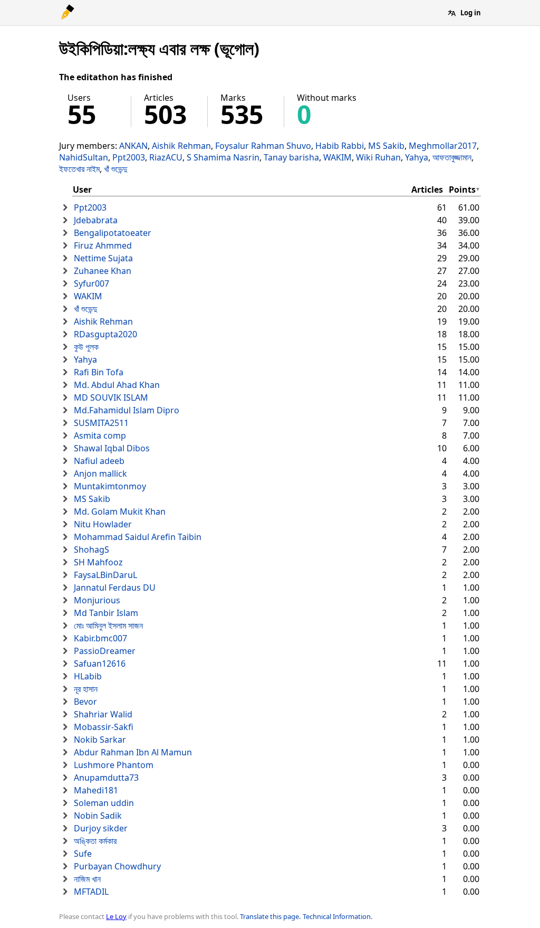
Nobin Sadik (98, 815)
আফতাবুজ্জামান (451, 157)
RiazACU (165, 157)
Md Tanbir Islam (106, 613)
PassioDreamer (105, 651)
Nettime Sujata (103, 258)
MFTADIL (91, 891)
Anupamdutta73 (106, 777)
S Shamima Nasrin (223, 157)
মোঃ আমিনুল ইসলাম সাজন (108, 625)
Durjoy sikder (101, 828)
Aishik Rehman (181, 145)
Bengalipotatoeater (112, 233)
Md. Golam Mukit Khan (120, 511)
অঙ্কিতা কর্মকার (95, 841)
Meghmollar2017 (443, 145)
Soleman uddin (104, 803)
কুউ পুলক (86, 347)
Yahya (416, 157)
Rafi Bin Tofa (98, 372)
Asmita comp (100, 435)
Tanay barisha (291, 157)
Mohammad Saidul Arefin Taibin (137, 537)
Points (462, 189)
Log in (470, 12)
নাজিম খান (87, 879)
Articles (427, 189)
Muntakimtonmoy (110, 486)
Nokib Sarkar (100, 739)
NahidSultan (83, 157)
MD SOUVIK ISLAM (111, 397)
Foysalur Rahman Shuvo (263, 145)
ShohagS (91, 549)
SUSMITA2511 (101, 423)
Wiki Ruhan (378, 157)
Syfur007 (91, 283)
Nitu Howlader (103, 524)
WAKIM (337, 157)
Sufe (83, 853)
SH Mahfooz (98, 562)
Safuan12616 (100, 663)
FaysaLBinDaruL (105, 575)
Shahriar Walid (103, 714)
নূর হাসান (86, 689)
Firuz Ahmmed (103, 245)
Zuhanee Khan (102, 271)
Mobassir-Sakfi (103, 727)
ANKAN (133, 145)
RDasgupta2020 (105, 334)
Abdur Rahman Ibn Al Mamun (133, 752)
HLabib (88, 676)
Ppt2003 (128, 157)
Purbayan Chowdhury (117, 866)
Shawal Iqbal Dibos (112, 448)
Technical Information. (337, 916)
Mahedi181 (96, 790)
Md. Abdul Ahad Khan (117, 385)
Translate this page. (270, 916)
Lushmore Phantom (113, 765)
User (82, 189)
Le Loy (116, 916)
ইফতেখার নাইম (79, 169)
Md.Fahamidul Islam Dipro (126, 410)
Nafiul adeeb (99, 461)
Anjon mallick (100, 473)
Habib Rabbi (339, 145)
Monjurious (97, 600)
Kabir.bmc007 (100, 638)
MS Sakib (386, 145)
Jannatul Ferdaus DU (115, 587)
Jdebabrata (96, 220)
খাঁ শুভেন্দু (115, 169)
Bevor (85, 701)
